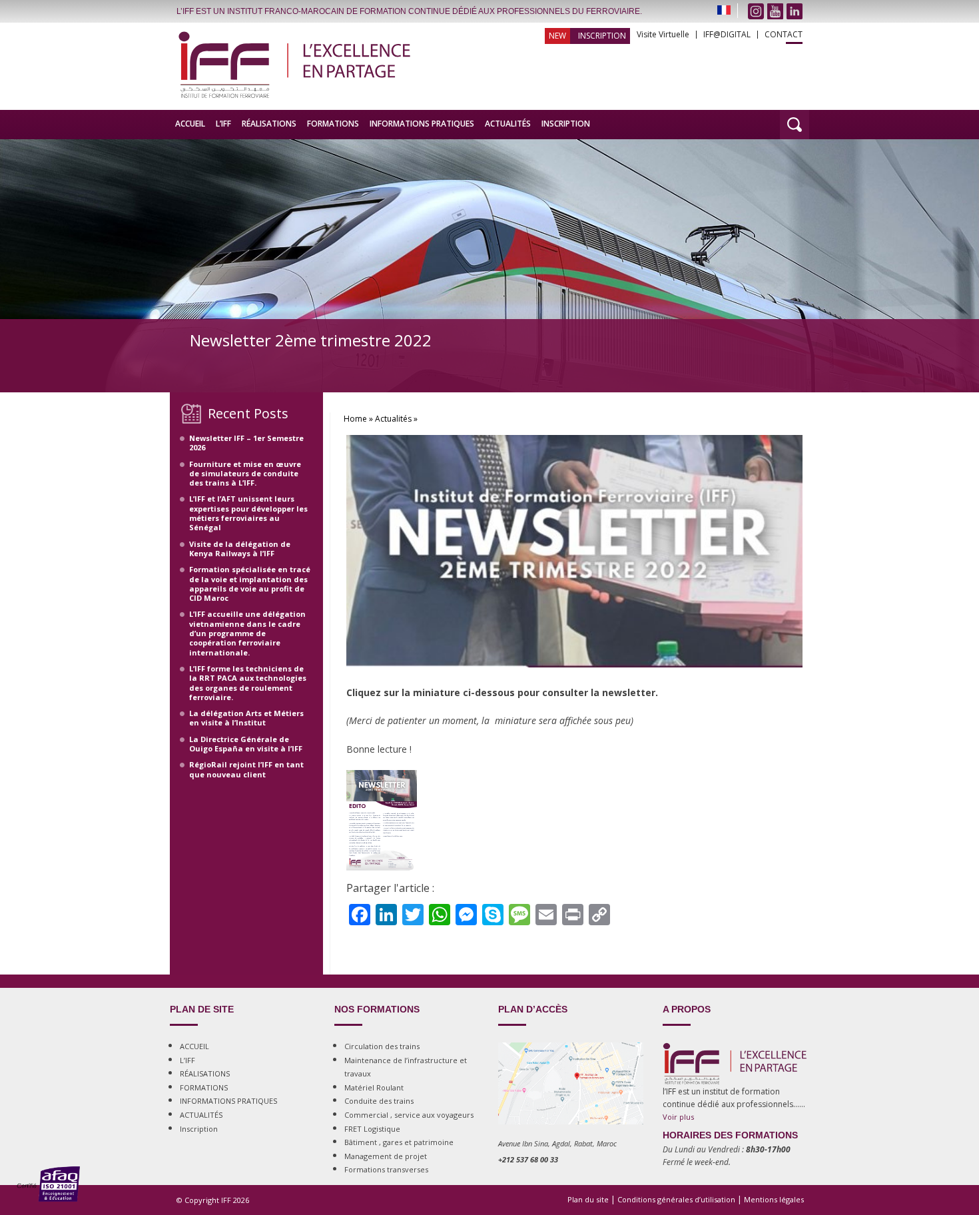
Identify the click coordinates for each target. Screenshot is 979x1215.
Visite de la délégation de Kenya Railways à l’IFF (239, 548)
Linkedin (795, 11)
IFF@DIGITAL (727, 35)
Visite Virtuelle (663, 35)
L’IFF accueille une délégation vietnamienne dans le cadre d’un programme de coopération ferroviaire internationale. (247, 633)
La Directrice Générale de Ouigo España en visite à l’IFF (245, 743)
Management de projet (385, 1156)
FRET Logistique (372, 1129)
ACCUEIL (190, 123)
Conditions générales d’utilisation (676, 1199)
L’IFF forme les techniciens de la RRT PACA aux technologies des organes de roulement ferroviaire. (247, 682)
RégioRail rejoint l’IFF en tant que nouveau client (246, 769)
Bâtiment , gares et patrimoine (399, 1142)
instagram (756, 11)
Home (355, 418)
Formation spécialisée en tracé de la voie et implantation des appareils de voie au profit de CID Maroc (249, 583)
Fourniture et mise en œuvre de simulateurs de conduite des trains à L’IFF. (245, 473)
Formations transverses (386, 1169)
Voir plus (678, 1117)
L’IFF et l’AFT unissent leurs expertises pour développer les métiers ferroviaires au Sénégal (248, 513)
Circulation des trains (382, 1046)
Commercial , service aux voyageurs (409, 1115)
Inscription (602, 35)
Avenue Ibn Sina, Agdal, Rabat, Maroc (557, 1143)
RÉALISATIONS (269, 123)
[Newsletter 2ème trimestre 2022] (574, 680)
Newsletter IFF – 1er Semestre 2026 (246, 442)
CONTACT (784, 35)
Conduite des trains (379, 1101)
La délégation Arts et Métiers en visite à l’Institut (246, 717)
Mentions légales (774, 1199)
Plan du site (588, 1199)
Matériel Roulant (374, 1087)
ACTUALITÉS (508, 123)
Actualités (393, 418)
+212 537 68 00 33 (528, 1159)
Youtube (775, 11)
